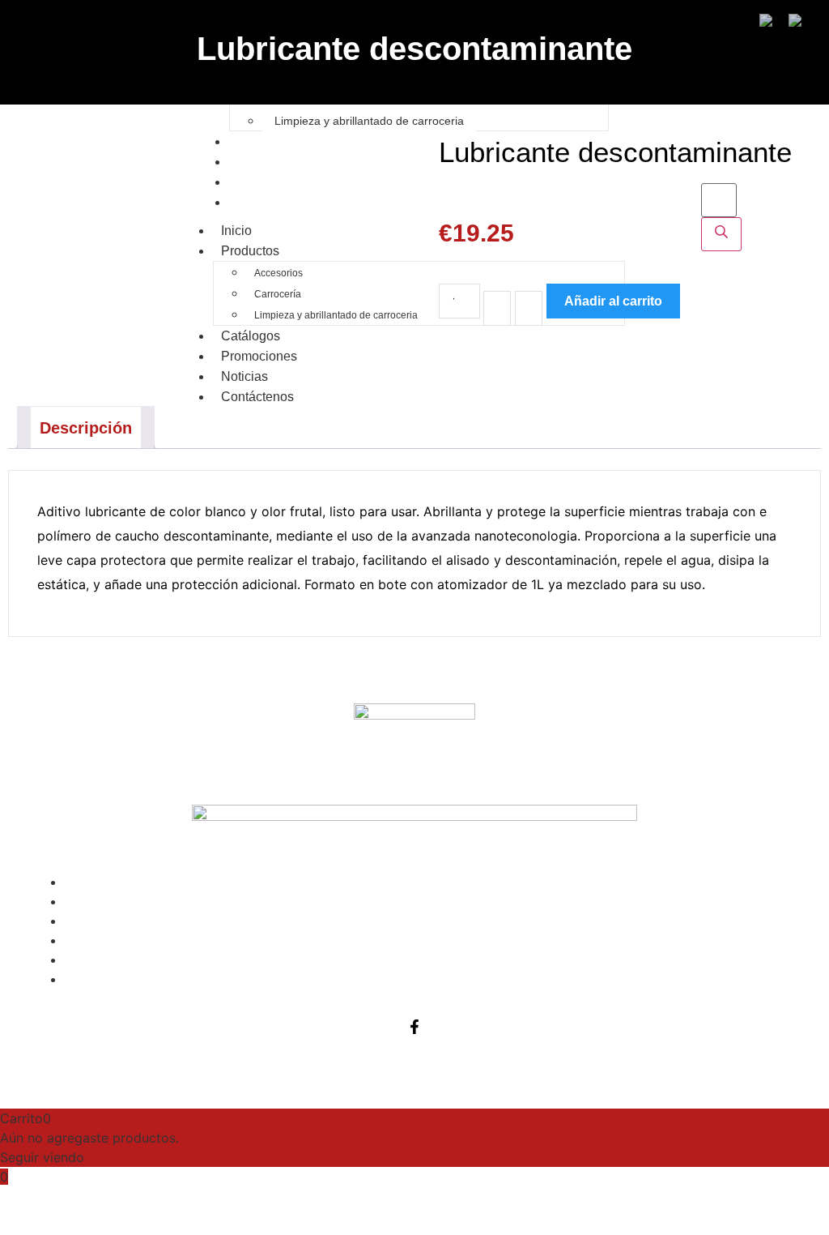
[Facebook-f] (414, 1027)
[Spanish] (803, 22)
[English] (774, 22)
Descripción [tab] (86, 428)
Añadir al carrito (613, 301)
